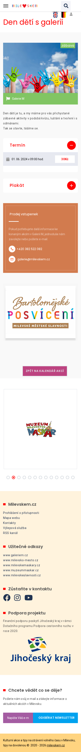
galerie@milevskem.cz (33, 259)
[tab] (40, 145)
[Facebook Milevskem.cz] (7, 597)
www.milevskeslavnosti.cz (22, 575)
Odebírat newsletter (55, 718)
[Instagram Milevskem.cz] (17, 597)
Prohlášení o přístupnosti (21, 513)
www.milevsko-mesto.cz (20, 560)
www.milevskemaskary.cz (21, 565)
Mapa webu (11, 518)
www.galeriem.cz (15, 555)
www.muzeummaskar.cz (21, 570)
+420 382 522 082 (29, 249)
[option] (40, 68)
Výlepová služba (15, 528)
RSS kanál (10, 533)
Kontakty (9, 523)
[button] (40, 145)
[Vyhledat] (66, 6)
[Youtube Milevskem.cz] (29, 597)
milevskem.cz (56, 745)
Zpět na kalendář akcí (45, 371)
